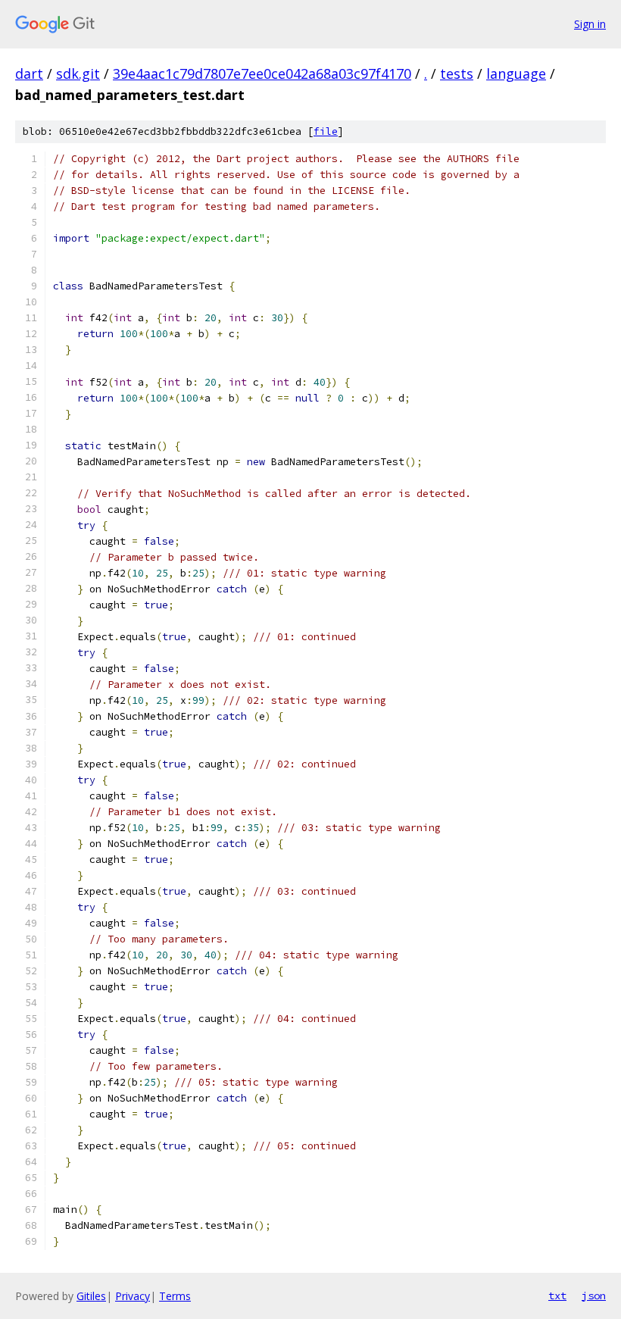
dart (29, 73)
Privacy (132, 1296)
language (516, 73)
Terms (175, 1296)
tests (456, 73)
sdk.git (78, 73)
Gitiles (91, 1296)
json (594, 1295)
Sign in (590, 24)
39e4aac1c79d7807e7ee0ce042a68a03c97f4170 (262, 73)
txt (557, 1295)
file (326, 131)
